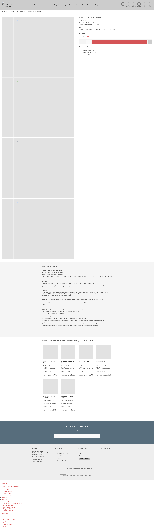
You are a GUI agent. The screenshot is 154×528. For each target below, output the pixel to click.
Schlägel (5, 526)
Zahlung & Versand (61, 451)
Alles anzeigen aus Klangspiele (11, 486)
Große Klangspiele (7, 488)
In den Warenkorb (119, 42)
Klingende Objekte (68, 5)
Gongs (97, 5)
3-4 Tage (87, 36)
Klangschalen (80, 5)
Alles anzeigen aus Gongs (9, 519)
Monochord (47, 5)
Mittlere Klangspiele (8, 495)
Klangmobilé (6, 489)
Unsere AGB (59, 456)
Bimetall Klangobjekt (8, 505)
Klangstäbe (57, 5)
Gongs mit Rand (7, 522)
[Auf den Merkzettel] (150, 42)
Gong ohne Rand (7, 521)
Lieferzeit (81, 456)
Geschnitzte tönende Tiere (9, 507)
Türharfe (89, 5)
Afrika (29, 5)
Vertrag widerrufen (84, 458)
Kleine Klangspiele (7, 491)
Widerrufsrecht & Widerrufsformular (65, 460)
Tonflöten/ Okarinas (8, 510)
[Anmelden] (98, 436)
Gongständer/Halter (8, 524)
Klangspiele (37, 5)
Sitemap (81, 453)
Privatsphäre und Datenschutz (64, 453)
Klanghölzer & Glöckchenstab (10, 509)
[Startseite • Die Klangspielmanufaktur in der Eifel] (7, 3)
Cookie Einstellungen (61, 463)
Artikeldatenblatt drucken (87, 54)
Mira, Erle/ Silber (100, 361)
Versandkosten (91, 34)
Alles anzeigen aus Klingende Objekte (12, 503)
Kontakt (81, 451)
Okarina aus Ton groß (85, 361)
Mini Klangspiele (7, 493)
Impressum (59, 458)
